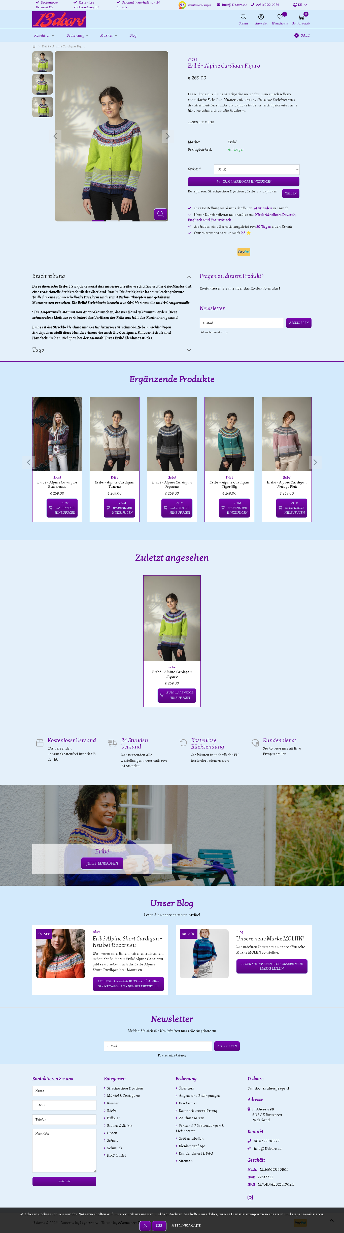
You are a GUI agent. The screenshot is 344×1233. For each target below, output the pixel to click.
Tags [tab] (38, 350)
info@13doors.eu (268, 1148)
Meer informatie (186, 1226)
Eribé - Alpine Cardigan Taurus (114, 484)
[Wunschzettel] (40, 508)
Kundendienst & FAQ (195, 1153)
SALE (305, 35)
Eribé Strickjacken (262, 191)
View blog (302, 917)
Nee (159, 1226)
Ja (145, 1226)
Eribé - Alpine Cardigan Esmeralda (57, 484)
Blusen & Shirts (119, 1126)
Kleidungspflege (191, 1146)
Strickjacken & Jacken (226, 191)
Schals (112, 1140)
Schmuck (114, 1148)
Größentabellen (191, 1138)
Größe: (194, 169)
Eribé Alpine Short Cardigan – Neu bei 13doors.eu (128, 942)
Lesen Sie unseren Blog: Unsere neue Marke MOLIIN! (272, 966)
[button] (297, 5)
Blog (132, 35)
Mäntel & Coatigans (123, 1096)
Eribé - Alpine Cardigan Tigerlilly (229, 484)
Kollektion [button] (42, 35)
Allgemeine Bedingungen (199, 1096)
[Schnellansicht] (72, 406)
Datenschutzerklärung (214, 332)
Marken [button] (107, 35)
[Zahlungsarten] (243, 252)
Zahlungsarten (191, 1118)
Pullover (113, 1118)
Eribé (232, 142)
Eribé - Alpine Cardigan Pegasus (172, 484)
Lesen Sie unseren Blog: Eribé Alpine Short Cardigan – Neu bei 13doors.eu (128, 983)
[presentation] (55, 136)
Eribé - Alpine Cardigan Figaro (172, 674)
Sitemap (185, 1161)
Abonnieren (298, 323)
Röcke (111, 1111)
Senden (64, 1181)
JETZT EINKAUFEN (102, 863)
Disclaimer (187, 1103)
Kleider (112, 1103)
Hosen (111, 1133)
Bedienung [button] (75, 35)
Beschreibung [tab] (48, 276)
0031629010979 (267, 1141)
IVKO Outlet (116, 1155)
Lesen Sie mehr (201, 122)
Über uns (186, 1088)
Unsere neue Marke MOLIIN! (270, 938)
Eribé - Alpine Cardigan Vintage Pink (287, 484)
